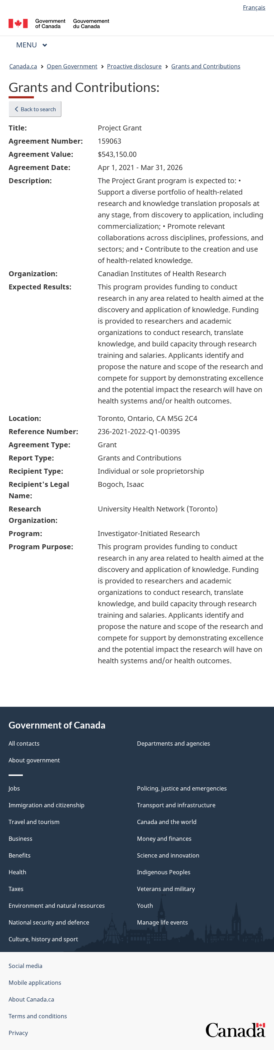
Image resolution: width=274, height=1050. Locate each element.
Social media (25, 966)
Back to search (38, 108)
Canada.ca (23, 66)
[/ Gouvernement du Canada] (59, 22)
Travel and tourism (34, 822)
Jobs (14, 788)
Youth (145, 906)
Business (20, 839)
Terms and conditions (38, 1016)
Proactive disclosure (134, 66)
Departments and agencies (173, 743)
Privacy (18, 1033)
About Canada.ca (31, 999)
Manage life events (162, 922)
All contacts (24, 743)
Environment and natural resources (57, 906)
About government (34, 760)
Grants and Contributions (205, 66)
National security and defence (49, 922)
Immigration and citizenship (47, 805)
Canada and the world (167, 822)
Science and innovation (168, 855)
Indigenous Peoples (164, 872)
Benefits (20, 855)
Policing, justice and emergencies (182, 788)
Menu (27, 45)
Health (17, 872)
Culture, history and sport (43, 939)
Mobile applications (35, 983)
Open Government (72, 66)
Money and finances (164, 839)
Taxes (16, 889)
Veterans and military (166, 889)
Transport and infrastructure (176, 805)
